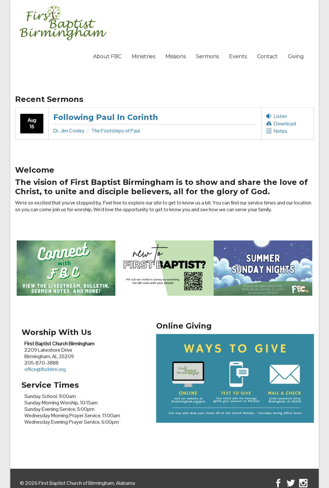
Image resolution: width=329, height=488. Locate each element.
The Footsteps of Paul (115, 130)
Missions (175, 56)
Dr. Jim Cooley (68, 130)
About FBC (107, 56)
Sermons (207, 56)
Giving (296, 56)
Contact (267, 56)
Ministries (143, 56)
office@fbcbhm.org (45, 369)
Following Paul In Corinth (105, 117)
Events (238, 56)
